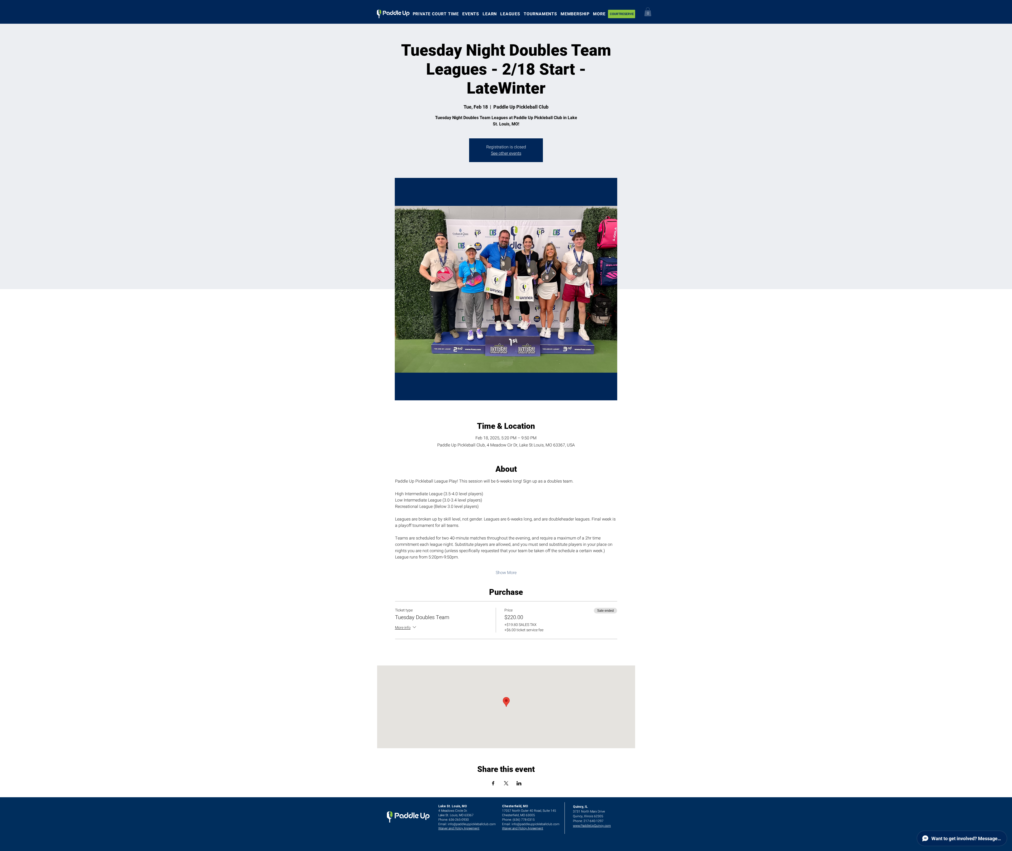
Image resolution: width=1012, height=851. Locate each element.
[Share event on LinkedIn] (519, 783)
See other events (506, 153)
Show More (506, 573)
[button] (647, 11)
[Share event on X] (506, 783)
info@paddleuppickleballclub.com (472, 824)
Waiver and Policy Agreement (458, 828)
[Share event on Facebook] (493, 783)
